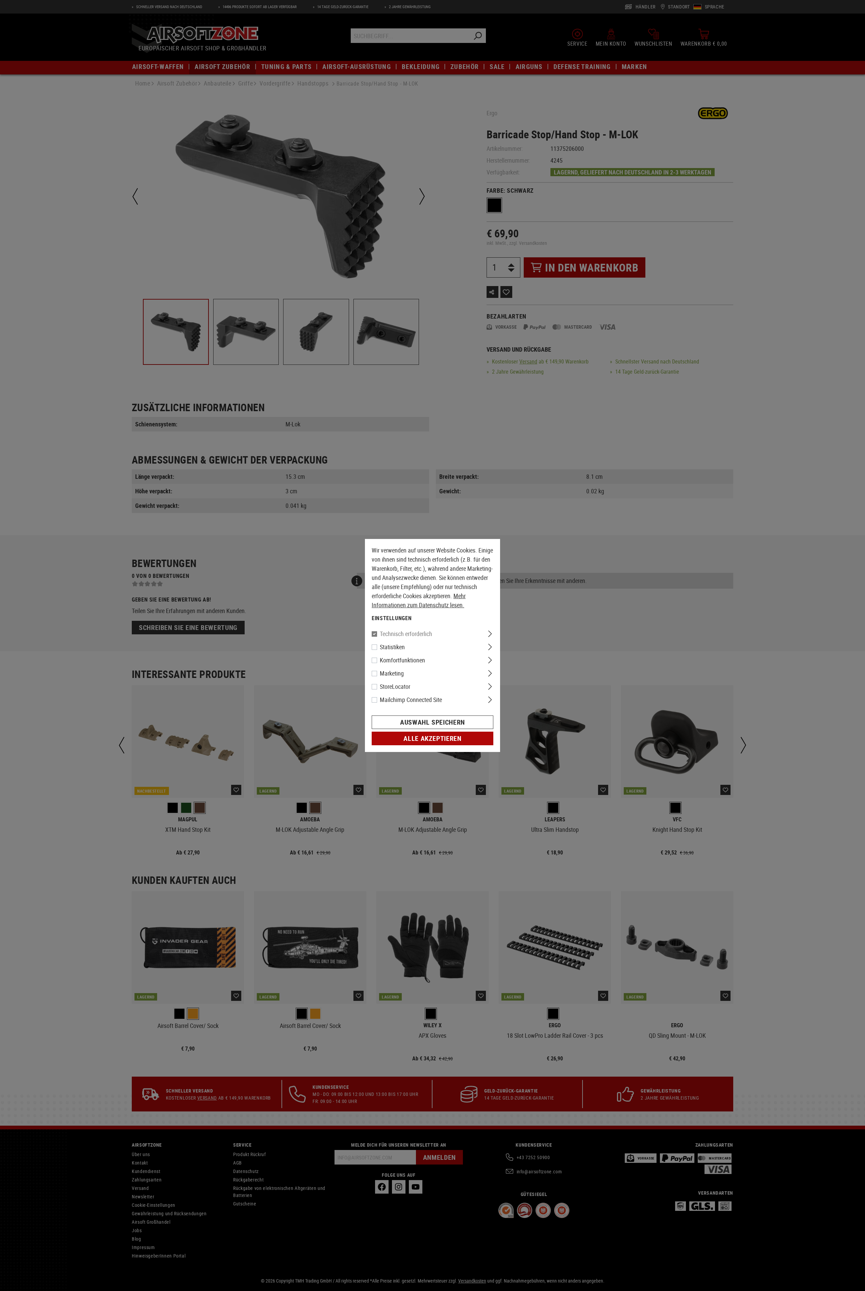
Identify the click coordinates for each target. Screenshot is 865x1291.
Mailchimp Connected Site (411, 700)
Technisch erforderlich (406, 634)
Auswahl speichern (432, 722)
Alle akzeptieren (432, 738)
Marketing (392, 673)
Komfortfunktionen (402, 660)
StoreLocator (395, 686)
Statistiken (392, 647)
